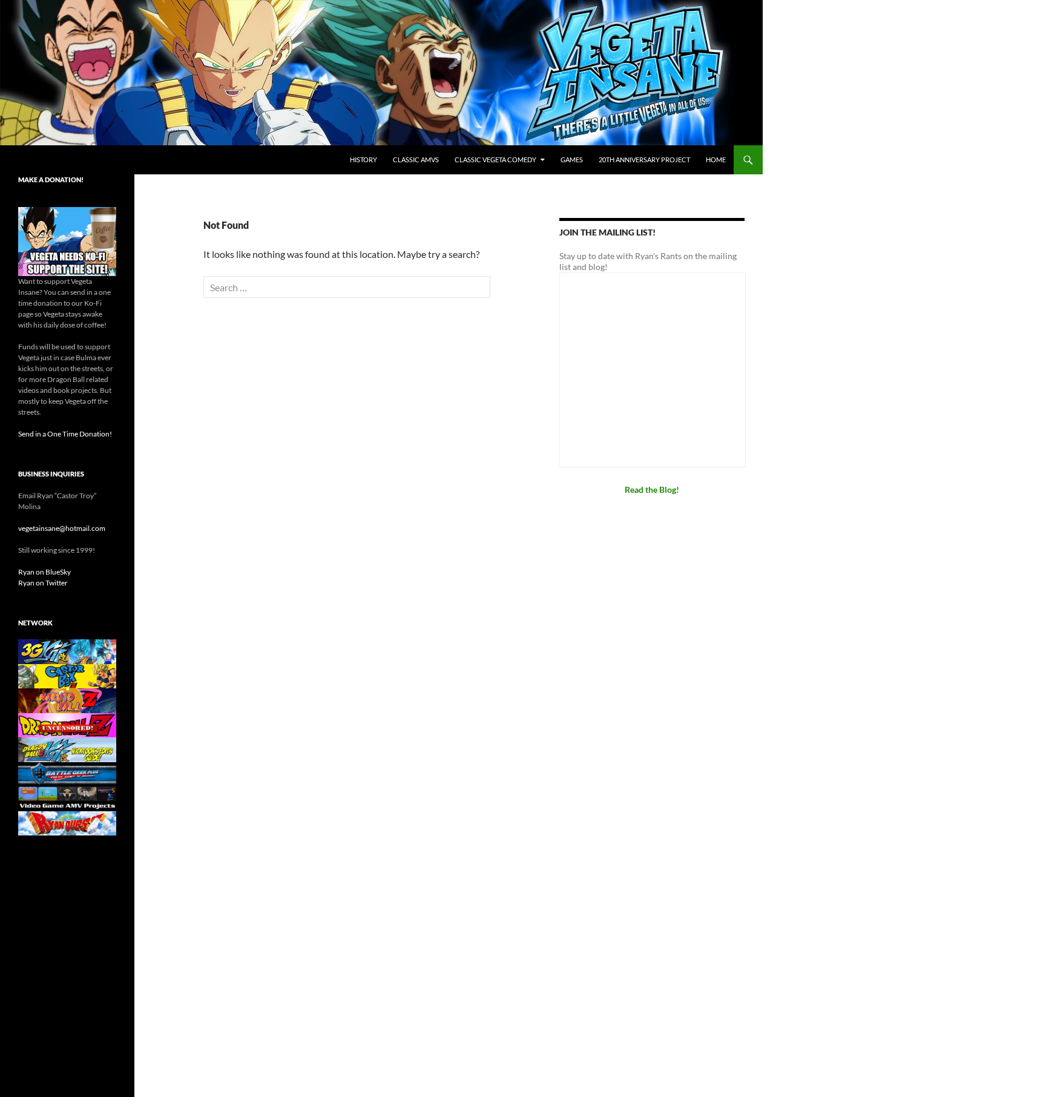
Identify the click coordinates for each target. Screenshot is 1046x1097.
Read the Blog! (652, 489)
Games (572, 159)
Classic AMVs (416, 159)
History (363, 159)
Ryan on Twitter (43, 582)
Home (716, 159)
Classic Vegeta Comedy (495, 159)
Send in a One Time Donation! (65, 433)
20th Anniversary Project (644, 159)
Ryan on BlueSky (44, 571)
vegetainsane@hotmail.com (61, 528)
